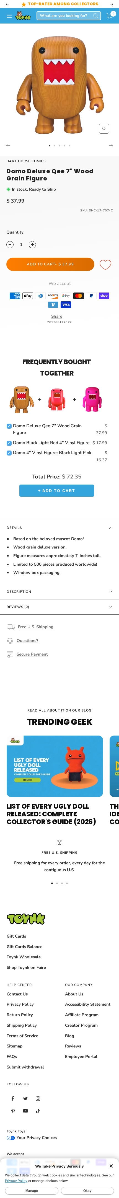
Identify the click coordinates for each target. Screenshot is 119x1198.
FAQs (12, 1056)
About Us (74, 994)
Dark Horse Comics (26, 161)
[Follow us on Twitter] (25, 1098)
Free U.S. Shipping (35, 627)
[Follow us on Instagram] (38, 1098)
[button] (109, 16)
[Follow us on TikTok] (38, 1111)
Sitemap (14, 1046)
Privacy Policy (20, 1004)
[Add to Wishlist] (106, 265)
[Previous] (8, 146)
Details (14, 528)
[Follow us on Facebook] (13, 1098)
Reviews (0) (18, 607)
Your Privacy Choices (36, 1137)
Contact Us (17, 994)
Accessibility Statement (87, 1004)
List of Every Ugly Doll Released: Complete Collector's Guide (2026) (51, 814)
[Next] (111, 146)
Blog (69, 1036)
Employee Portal (81, 1056)
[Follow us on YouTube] (25, 1111)
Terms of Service (22, 1036)
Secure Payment (32, 654)
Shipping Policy (22, 1025)
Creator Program (81, 1025)
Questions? (27, 640)
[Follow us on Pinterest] (13, 1111)
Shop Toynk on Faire (26, 967)
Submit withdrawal (25, 1067)
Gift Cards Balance (24, 946)
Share (56, 316)
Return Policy (20, 1015)
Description (19, 591)
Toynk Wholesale (24, 957)
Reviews (73, 1046)
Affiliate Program (82, 1015)
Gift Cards (16, 936)
